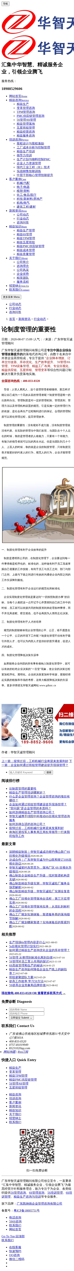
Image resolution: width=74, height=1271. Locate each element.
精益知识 (18, 226)
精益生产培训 (26, 151)
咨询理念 (23, 266)
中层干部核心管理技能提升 (35, 175)
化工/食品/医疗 (26, 194)
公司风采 (23, 269)
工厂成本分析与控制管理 (33, 147)
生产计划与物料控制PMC (33, 159)
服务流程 (23, 281)
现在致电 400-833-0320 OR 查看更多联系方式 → (34, 993)
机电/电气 (23, 202)
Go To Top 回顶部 (13, 1236)
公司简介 (23, 262)
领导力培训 (24, 155)
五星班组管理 (26, 127)
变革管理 (15, 1071)
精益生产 (23, 104)
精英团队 (23, 277)
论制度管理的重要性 (22, 788)
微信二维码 (16, 1259)
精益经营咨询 (26, 131)
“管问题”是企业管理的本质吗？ (30, 808)
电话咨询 (15, 1217)
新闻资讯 (18, 210)
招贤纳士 (19, 285)
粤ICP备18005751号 (27, 1210)
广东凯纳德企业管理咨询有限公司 (39, 1203)
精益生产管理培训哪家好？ (27, 792)
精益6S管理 (24, 234)
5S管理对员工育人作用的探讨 (29, 961)
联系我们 (19, 289)
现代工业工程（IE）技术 (33, 167)
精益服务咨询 (26, 135)
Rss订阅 (23, 1051)
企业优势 (23, 273)
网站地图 (9, 1051)
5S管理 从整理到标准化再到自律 (31, 957)
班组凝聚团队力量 (21, 977)
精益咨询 (19, 100)
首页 (12, 319)
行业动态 (23, 218)
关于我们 (18, 258)
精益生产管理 (26, 230)
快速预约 (15, 1251)
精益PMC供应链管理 (30, 246)
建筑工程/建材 (26, 206)
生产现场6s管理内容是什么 (27, 942)
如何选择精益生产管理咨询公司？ (32, 812)
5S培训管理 (55, 1192)
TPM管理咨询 (26, 111)
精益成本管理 (26, 250)
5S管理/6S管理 (26, 119)
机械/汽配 (23, 183)
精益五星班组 (26, 242)
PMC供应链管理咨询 (30, 115)
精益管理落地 (26, 123)
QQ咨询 (14, 1255)
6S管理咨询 (36, 1192)
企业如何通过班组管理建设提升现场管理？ (38, 804)
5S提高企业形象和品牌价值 (27, 985)
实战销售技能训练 (29, 171)
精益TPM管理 (26, 238)
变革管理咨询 (26, 107)
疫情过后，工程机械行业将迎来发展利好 (36, 828)
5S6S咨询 (15, 1221)
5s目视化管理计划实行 (24, 946)
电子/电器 (23, 187)
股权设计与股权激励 (30, 143)
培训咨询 (18, 139)
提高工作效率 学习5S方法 (26, 981)
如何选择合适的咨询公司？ (27, 824)
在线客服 (15, 1247)
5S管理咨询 (18, 1192)
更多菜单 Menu (11, 297)
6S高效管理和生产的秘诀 (26, 965)
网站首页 (18, 96)
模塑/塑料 (23, 190)
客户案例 (17, 179)
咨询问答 (23, 222)
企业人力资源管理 (29, 163)
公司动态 (23, 214)
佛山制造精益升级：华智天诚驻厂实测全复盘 (39, 891)
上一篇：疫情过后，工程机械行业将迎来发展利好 (35, 761)
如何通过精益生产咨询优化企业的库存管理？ (39, 950)
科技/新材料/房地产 (30, 198)
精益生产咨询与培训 (27, 1196)
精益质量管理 (26, 254)
